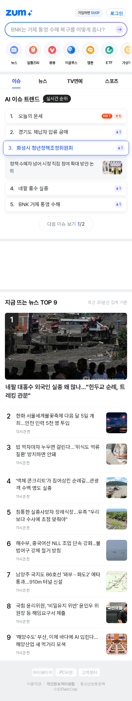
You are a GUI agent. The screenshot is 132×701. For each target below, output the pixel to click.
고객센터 (89, 672)
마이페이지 (42, 672)
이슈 (16, 81)
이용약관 (34, 684)
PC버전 (66, 672)
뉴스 (42, 81)
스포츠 (111, 81)
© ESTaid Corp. (66, 689)
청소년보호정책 (92, 684)
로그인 (116, 13)
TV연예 (75, 81)
